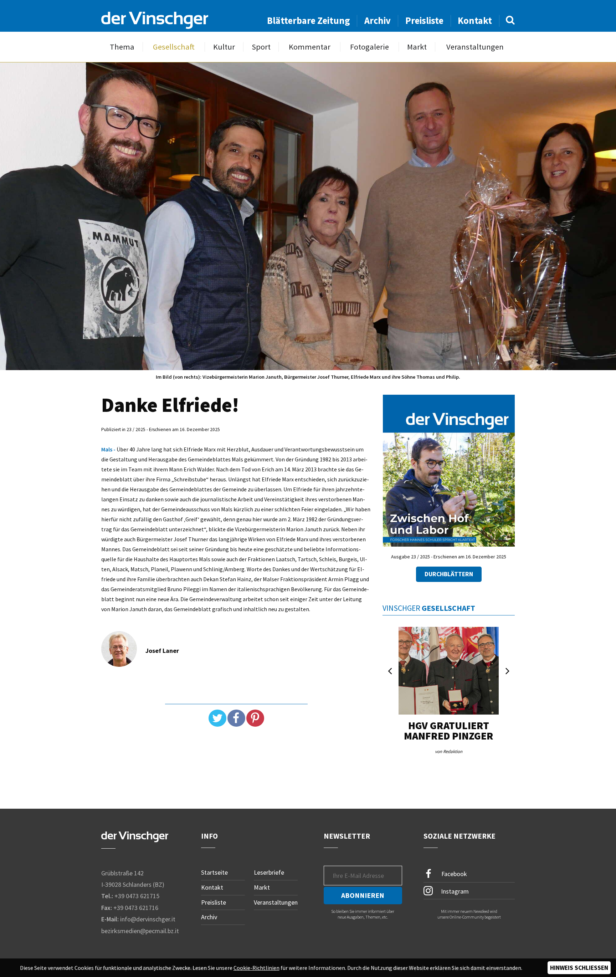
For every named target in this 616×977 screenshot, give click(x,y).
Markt (417, 47)
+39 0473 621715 (136, 896)
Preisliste (424, 20)
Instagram (454, 891)
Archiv (377, 20)
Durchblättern (449, 574)
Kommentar (309, 47)
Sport (261, 47)
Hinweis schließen (579, 968)
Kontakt (475, 20)
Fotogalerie (369, 47)
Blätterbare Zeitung (308, 20)
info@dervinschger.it (147, 919)
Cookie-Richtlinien (256, 967)
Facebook (453, 874)
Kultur (224, 47)
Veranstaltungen (475, 47)
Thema (122, 47)
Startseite (214, 872)
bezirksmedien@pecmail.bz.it (140, 931)
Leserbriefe (269, 872)
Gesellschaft (174, 47)
